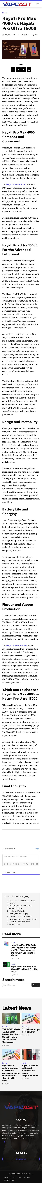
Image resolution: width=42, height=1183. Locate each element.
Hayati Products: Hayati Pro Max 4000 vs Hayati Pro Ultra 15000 (24, 969)
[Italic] (7, 864)
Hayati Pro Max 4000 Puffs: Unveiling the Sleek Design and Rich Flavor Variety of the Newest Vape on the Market (23, 950)
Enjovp (4, 1063)
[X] (18, 69)
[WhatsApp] (29, 69)
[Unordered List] (18, 864)
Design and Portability (17, 911)
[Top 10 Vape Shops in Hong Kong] (31, 1018)
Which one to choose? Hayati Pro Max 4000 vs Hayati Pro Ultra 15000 (22, 920)
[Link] (27, 864)
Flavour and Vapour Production (20, 916)
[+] (32, 864)
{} (30, 864)
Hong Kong (25, 1027)
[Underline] (10, 864)
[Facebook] (13, 69)
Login (37, 849)
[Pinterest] (23, 69)
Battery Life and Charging (19, 914)
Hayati (4, 13)
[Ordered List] (15, 864)
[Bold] (4, 864)
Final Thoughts (14, 924)
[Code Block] (24, 864)
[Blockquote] (21, 864)
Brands (24, 1063)
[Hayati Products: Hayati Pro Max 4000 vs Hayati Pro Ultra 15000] (6, 964)
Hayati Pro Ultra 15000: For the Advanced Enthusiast (19, 907)
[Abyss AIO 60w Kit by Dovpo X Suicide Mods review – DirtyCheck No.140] (31, 1054)
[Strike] (13, 864)
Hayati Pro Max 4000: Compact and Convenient (21, 902)
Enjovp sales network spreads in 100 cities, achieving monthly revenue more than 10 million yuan (11, 1073)
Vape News (6, 1027)
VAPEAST (24, 35)
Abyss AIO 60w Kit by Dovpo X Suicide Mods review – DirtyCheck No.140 (30, 1071)
